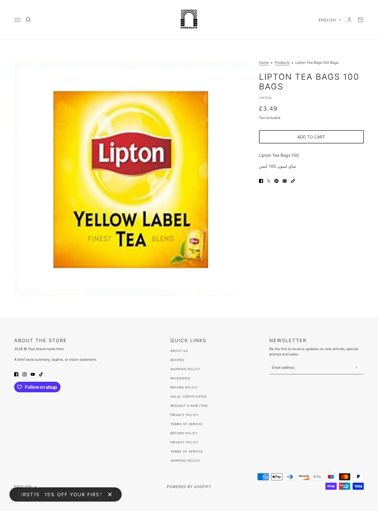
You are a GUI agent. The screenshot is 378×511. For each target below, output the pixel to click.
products (282, 63)
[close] (109, 494)
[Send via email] (284, 180)
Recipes (177, 360)
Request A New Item (189, 405)
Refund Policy (184, 387)
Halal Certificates (188, 396)
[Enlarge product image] (132, 178)
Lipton (265, 97)
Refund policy (184, 433)
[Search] (28, 20)
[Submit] (356, 367)
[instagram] (24, 373)
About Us (179, 350)
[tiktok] (41, 373)
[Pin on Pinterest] (276, 180)
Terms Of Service (186, 424)
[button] (293, 180)
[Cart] (360, 20)
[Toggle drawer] (17, 20)
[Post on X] (269, 180)
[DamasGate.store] (189, 19)
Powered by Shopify (189, 486)
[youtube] (32, 373)
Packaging (180, 378)
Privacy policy (184, 442)
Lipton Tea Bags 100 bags (309, 81)
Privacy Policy (184, 415)
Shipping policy (185, 460)
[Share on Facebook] (261, 180)
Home (264, 63)
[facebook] (16, 373)
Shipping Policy (185, 369)
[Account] (349, 20)
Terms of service (186, 451)
